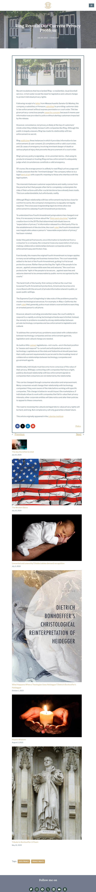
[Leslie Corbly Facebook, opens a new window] (42, 889)
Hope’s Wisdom (19, 739)
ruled (56, 227)
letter (37, 103)
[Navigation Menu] (91, 5)
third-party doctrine (58, 218)
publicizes (25, 140)
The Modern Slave (20, 507)
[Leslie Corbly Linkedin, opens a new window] (54, 889)
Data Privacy (24, 861)
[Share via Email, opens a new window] (33, 426)
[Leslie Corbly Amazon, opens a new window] (65, 889)
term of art (25, 175)
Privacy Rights (38, 861)
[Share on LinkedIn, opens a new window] (28, 426)
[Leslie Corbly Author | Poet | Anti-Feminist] (48, 5)
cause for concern (52, 112)
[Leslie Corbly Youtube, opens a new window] (59, 889)
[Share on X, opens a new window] (22, 426)
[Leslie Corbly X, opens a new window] (48, 889)
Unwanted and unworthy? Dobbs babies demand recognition (38, 563)
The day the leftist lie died (23, 452)
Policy (78, 426)
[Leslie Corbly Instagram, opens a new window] (37, 889)
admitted (50, 106)
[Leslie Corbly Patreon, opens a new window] (31, 889)
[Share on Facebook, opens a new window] (17, 426)
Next (78, 434)
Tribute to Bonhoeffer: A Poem (25, 842)
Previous (19, 434)
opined (33, 345)
